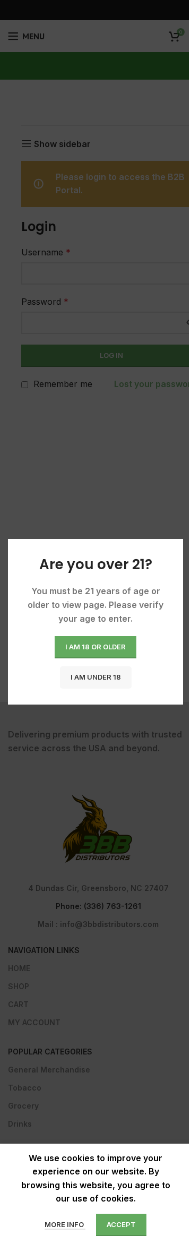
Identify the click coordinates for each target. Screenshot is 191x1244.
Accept (121, 1224)
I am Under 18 (96, 677)
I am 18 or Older (95, 647)
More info (65, 1224)
